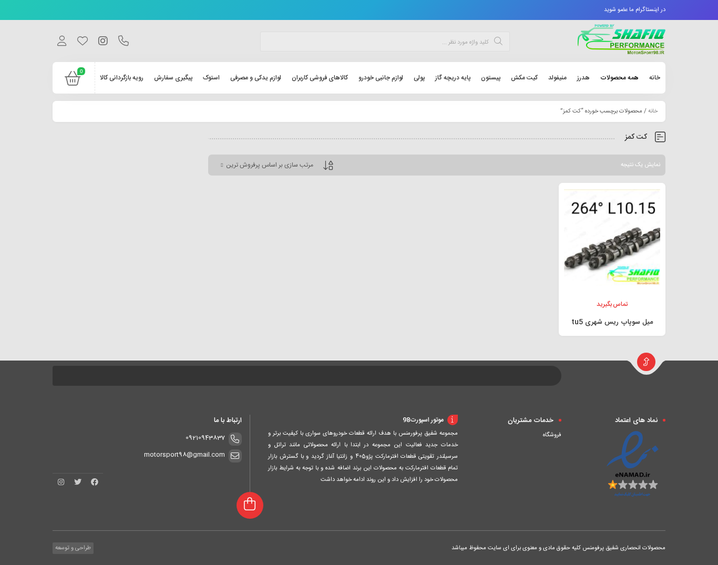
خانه (653, 111)
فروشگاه (552, 435)
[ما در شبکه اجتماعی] (103, 43)
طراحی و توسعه (72, 548)
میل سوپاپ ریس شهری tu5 (612, 322)
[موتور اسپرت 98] (621, 41)
